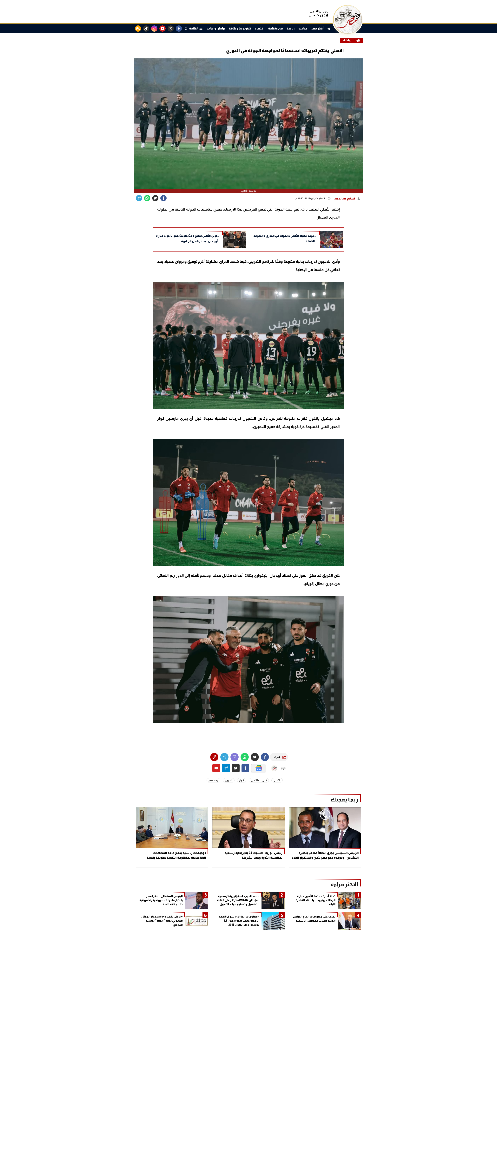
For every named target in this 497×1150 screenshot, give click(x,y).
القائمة (194, 28)
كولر (241, 780)
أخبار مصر (317, 28)
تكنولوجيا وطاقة (240, 28)
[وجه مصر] (347, 33)
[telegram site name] (226, 768)
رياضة (291, 28)
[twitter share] (155, 198)
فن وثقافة (275, 28)
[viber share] (139, 198)
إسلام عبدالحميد (344, 198)
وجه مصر (213, 780)
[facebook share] (163, 198)
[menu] (186, 28)
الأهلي (277, 780)
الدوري (228, 780)
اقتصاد (259, 28)
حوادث (302, 28)
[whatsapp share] (147, 198)
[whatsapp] (214, 757)
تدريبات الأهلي (259, 780)
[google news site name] (258, 768)
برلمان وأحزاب (216, 28)
